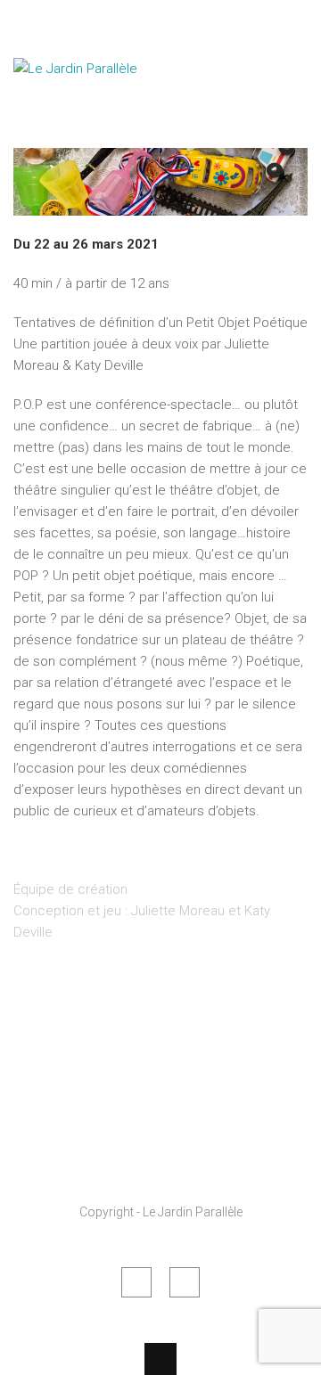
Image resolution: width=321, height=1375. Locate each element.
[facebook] (136, 1282)
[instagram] (184, 1282)
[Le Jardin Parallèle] (102, 114)
